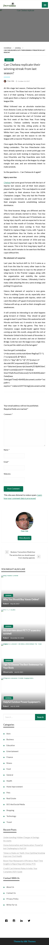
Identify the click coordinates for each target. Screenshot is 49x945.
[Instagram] (14, 921)
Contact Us (11, 893)
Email (6, 462)
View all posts (24, 538)
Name (7, 450)
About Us (10, 887)
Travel (9, 822)
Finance (9, 757)
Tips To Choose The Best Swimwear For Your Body (23, 666)
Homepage (7, 48)
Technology (11, 816)
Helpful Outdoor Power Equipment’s (21, 702)
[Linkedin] (22, 921)
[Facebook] (7, 921)
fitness (9, 763)
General (18, 48)
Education (10, 745)
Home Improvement (14, 786)
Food (8, 769)
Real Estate (11, 798)
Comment (8, 414)
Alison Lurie (8, 672)
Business (10, 739)
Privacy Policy (12, 899)
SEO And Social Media (15, 804)
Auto (8, 733)
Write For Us (11, 905)
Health (9, 781)
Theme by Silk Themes (25, 941)
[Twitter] (29, 921)
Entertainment (12, 751)
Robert (6, 604)
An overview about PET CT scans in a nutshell (21, 632)
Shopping (10, 810)
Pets (8, 792)
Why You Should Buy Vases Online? (21, 599)
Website (7, 474)
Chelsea (7, 182)
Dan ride (11, 81)
